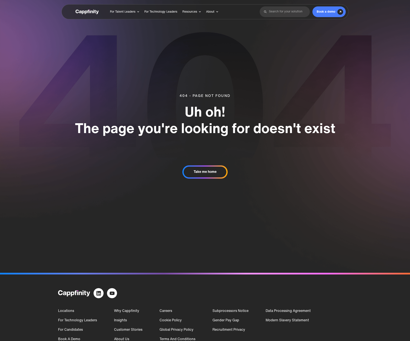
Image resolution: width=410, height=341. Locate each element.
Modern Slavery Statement (287, 320)
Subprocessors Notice (230, 311)
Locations (66, 311)
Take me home (205, 172)
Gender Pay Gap (225, 320)
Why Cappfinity (126, 311)
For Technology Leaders (77, 320)
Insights (120, 320)
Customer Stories (128, 330)
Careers (166, 311)
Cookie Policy (171, 320)
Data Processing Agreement (288, 311)
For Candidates (70, 330)
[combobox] (287, 11)
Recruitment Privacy (228, 330)
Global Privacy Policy (176, 330)
